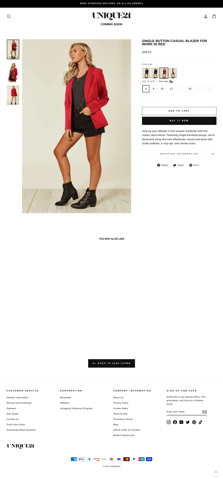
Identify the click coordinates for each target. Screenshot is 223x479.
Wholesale (65, 397)
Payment (11, 408)
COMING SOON (111, 24)
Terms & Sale (120, 414)
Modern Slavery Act (123, 435)
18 (199, 88)
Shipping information (179, 154)
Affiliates (64, 403)
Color (147, 64)
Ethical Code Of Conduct (126, 430)
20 (208, 88)
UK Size (155, 81)
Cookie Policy (120, 408)
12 (171, 88)
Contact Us (13, 419)
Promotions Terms (123, 419)
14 (180, 88)
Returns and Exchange (19, 403)
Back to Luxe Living (114, 363)
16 (189, 88)
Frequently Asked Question (21, 430)
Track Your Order (16, 424)
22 (146, 98)
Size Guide (12, 414)
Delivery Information (17, 397)
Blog (115, 424)
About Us (118, 397)
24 (156, 98)
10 (162, 88)
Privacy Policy (120, 403)
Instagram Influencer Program (76, 408)
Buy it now (179, 120)
